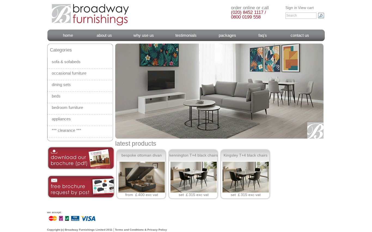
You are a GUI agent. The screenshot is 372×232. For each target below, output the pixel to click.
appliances (61, 119)
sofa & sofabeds (66, 61)
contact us (300, 35)
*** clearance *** (66, 130)
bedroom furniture (67, 107)
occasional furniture (69, 73)
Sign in (291, 7)
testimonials (186, 35)
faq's (262, 35)
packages (227, 35)
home (68, 35)
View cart (306, 7)
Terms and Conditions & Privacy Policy (141, 229)
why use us (143, 35)
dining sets (61, 84)
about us (104, 35)
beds (56, 96)
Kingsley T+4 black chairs (245, 155)
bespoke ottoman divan (141, 155)
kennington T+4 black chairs (193, 155)
